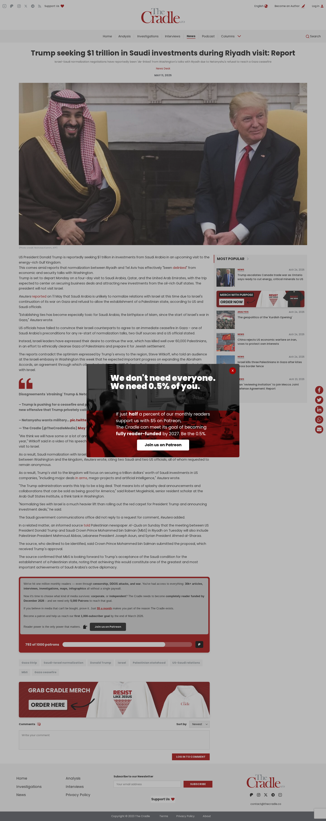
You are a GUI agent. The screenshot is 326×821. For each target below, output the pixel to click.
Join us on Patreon (163, 445)
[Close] (232, 370)
